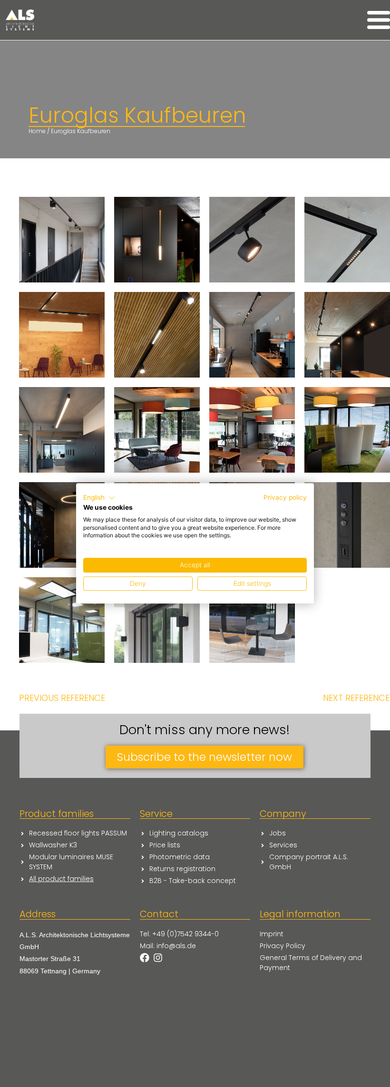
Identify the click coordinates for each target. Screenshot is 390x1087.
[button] (99, 498)
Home (37, 131)
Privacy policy (285, 497)
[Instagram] (158, 957)
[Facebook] (144, 957)
